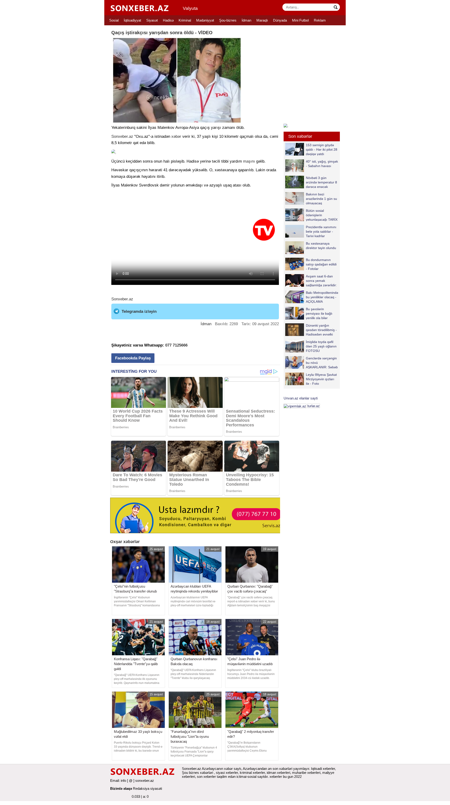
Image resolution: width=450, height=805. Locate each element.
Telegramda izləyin (139, 311)
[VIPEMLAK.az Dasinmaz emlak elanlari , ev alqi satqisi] (295, 406)
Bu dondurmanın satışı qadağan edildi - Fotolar (321, 264)
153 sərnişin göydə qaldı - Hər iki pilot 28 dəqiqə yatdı (321, 149)
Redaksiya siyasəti (147, 788)
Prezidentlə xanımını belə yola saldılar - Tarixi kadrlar (321, 231)
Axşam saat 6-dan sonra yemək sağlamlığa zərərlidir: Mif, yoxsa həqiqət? (321, 280)
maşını (249, 161)
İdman (246, 20)
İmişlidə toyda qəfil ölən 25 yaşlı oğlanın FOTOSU (321, 346)
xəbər (176, 136)
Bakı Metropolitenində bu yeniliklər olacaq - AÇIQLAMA (322, 297)
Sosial (114, 20)
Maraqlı (262, 20)
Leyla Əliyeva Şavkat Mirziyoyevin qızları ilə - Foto (321, 379)
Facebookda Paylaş (133, 358)
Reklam (320, 20)
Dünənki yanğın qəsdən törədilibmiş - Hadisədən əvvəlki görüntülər (321, 330)
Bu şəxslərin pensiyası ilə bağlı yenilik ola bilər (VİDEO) (319, 313)
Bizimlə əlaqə (121, 788)
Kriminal (185, 20)
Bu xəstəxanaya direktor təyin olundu (321, 246)
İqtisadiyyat (132, 20)
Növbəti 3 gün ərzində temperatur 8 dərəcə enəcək (321, 182)
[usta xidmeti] (197, 515)
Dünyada (280, 20)
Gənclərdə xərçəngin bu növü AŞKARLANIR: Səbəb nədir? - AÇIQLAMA (322, 362)
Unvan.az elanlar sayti (301, 398)
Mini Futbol (300, 20)
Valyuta (190, 8)
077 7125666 (176, 345)
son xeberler (206, 777)
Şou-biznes (227, 20)
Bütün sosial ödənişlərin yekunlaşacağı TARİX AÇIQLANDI (322, 215)
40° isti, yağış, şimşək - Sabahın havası (322, 164)
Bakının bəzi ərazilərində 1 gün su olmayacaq (321, 198)
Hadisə (168, 20)
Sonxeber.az (122, 136)
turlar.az (314, 406)
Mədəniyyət (205, 20)
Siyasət (152, 20)
